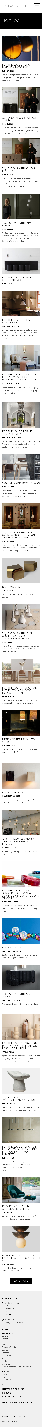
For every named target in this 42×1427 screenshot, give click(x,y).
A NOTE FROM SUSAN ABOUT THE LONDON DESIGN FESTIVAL (19, 841)
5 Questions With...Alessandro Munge (19, 1099)
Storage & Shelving (9, 1347)
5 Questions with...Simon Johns (18, 995)
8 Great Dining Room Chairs (21, 483)
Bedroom (5, 1350)
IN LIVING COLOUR (13, 947)
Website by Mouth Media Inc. (11, 1421)
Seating (5, 1338)
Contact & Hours (12, 1397)
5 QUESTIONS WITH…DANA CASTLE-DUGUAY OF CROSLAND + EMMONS (17, 636)
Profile (4, 1374)
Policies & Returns (9, 1379)
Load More (21, 1280)
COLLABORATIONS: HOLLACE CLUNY (19, 119)
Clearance (6, 1364)
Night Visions (11, 586)
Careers (5, 1385)
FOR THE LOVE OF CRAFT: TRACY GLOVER (17, 432)
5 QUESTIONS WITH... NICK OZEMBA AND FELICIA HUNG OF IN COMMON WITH (19, 535)
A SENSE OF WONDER (15, 792)
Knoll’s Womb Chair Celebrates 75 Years (16, 1207)
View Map (8, 1314)
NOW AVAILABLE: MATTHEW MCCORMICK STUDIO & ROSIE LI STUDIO (21, 1258)
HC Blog (6, 1393)
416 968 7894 (10, 1320)
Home (5, 1330)
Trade (4, 1382)
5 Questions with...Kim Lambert (16, 224)
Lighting (5, 1336)
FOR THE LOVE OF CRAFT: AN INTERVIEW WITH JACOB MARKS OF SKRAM (19, 690)
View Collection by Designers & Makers (16, 1366)
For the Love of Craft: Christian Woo (17, 278)
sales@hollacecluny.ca (14, 1322)
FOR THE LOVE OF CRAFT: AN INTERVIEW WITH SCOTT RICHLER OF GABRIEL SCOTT (19, 377)
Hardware (6, 1361)
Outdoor (5, 1352)
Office (4, 1344)
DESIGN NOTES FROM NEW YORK (18, 740)
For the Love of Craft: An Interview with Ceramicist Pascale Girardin (20, 1046)
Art (3, 1358)
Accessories (6, 1355)
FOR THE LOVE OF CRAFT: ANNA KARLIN (17, 321)
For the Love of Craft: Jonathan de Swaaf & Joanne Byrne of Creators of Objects (20, 894)
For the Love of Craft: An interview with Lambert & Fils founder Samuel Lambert (19, 1150)
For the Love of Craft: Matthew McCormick (17, 66)
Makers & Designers (13, 1389)
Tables (4, 1341)
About (5, 1371)
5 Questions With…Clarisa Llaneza (19, 169)
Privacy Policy (23, 1417)
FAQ (3, 1376)
